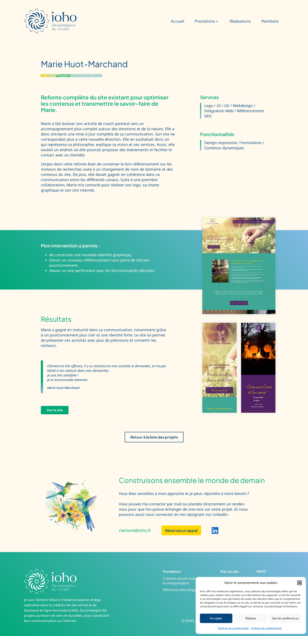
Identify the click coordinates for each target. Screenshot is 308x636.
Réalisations (240, 21)
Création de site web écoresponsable (179, 580)
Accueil (177, 21)
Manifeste (270, 21)
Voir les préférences (285, 618)
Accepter (216, 618)
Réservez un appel (181, 530)
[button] (300, 583)
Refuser (250, 618)
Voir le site (55, 410)
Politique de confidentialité (233, 628)
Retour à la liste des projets (154, 437)
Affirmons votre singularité (183, 589)
